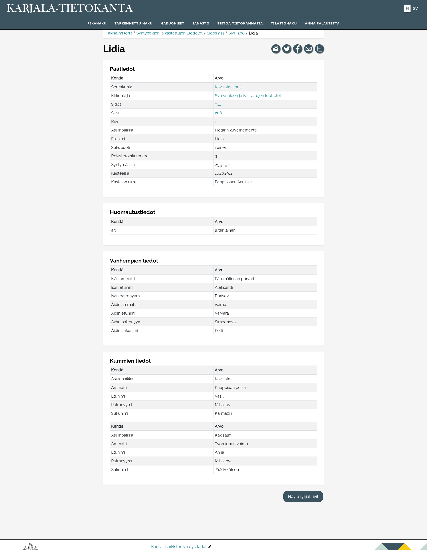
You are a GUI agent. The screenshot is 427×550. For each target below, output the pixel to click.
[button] (275, 48)
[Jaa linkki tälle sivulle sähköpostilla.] (308, 48)
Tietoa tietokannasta (240, 23)
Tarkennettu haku (134, 23)
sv (415, 8)
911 (218, 104)
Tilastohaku (284, 23)
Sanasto (200, 23)
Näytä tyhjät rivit (303, 496)
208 (218, 113)
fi (407, 8)
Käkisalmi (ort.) (118, 33)
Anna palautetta (322, 23)
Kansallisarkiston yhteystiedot (179, 546)
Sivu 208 (236, 33)
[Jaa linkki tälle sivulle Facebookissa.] (297, 48)
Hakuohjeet (172, 23)
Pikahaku (97, 23)
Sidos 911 (215, 33)
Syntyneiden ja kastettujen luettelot (169, 33)
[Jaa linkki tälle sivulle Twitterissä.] (286, 48)
